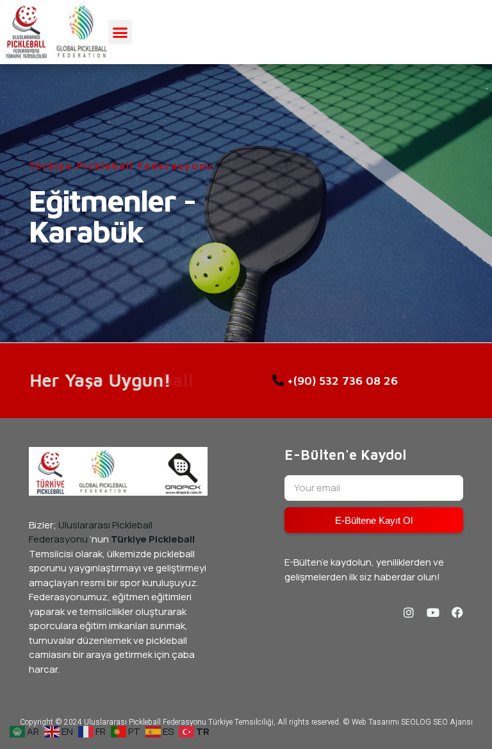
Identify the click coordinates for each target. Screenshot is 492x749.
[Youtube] (433, 612)
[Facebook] (457, 612)
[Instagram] (408, 612)
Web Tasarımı (375, 722)
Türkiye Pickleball (153, 539)
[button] (120, 32)
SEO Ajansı (453, 722)
